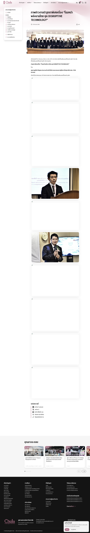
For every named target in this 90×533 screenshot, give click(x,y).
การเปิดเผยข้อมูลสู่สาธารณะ (9, 530)
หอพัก (47, 485)
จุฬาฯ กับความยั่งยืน (8, 500)
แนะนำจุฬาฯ (6, 485)
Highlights (9, 17)
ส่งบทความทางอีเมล (39, 414)
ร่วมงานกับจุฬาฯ (7, 506)
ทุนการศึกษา (27, 493)
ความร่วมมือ (9, 26)
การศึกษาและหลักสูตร (11, 30)
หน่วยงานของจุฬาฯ (7, 501)
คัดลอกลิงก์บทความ (39, 417)
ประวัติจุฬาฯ (6, 487)
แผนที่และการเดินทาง (8, 505)
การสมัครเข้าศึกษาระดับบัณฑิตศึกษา (32, 490)
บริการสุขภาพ (27, 506)
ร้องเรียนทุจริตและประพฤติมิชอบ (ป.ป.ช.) (74, 499)
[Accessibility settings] (77, 2)
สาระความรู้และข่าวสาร (62, 2)
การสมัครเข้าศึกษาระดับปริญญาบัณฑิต (32, 488)
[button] (26, 471)
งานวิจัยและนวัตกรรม (11, 24)
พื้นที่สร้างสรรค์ (28, 511)
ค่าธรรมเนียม (27, 492)
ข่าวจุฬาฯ (9, 22)
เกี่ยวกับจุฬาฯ (22, 2)
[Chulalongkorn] (7, 2)
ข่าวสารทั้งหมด (10, 18)
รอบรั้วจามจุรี (48, 504)
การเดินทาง (48, 490)
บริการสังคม (53, 2)
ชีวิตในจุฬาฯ (45, 2)
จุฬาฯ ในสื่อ (9, 31)
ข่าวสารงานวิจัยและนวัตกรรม (72, 490)
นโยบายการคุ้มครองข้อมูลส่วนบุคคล (22, 530)
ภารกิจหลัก (6, 488)
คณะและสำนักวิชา (28, 495)
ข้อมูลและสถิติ (6, 492)
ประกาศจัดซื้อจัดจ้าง (11, 37)
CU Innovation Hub (71, 487)
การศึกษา (29, 2)
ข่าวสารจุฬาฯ (48, 501)
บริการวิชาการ (27, 504)
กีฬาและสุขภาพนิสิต (49, 488)
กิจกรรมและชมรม (49, 493)
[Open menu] (85, 2)
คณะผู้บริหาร (6, 497)
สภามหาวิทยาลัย (7, 495)
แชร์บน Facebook (39, 407)
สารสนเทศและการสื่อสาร (29, 509)
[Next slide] (84, 471)
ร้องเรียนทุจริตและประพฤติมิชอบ (36, 530)
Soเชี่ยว (47, 506)
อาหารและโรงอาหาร (49, 492)
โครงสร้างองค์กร (7, 493)
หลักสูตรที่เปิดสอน (28, 485)
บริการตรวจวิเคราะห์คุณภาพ (30, 508)
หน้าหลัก (8, 12)
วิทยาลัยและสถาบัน (28, 497)
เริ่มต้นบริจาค (6, 508)
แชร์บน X (37, 409)
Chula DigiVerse (70, 485)
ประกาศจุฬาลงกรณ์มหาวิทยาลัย (13, 20)
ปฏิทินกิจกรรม (10, 34)
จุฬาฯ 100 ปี (6, 490)
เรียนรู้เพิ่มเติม (73, 529)
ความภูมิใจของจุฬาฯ (11, 28)
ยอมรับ (67, 529)
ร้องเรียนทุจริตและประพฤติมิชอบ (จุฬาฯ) (74, 498)
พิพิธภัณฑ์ (27, 513)
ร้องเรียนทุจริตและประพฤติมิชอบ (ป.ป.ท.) (74, 501)
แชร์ (79, 24)
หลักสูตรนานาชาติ (28, 487)
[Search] (82, 2)
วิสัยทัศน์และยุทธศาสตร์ (8, 498)
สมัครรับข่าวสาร (71, 520)
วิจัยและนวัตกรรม (37, 2)
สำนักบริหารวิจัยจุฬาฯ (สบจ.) (72, 488)
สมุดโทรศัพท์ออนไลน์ (8, 503)
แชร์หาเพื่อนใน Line (39, 412)
